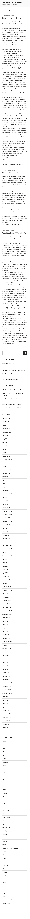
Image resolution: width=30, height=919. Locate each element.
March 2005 (6, 635)
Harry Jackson (12, 2)
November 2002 (7, 717)
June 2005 (5, 624)
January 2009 (6, 508)
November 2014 (7, 459)
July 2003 (5, 700)
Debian (4, 765)
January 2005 (6, 638)
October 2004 (6, 648)
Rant (3, 838)
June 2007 (5, 566)
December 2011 (7, 470)
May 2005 (5, 628)
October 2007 (6, 552)
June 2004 (5, 662)
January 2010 (6, 490)
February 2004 (6, 676)
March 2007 (6, 576)
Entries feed (6, 896)
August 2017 (6, 435)
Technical (5, 865)
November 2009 (7, 494)
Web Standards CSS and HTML (14, 233)
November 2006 (7, 590)
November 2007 (7, 549)
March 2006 (6, 597)
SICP (3, 855)
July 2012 (5, 463)
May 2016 (5, 439)
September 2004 (7, 652)
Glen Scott (5, 390)
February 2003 (6, 714)
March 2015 (5, 452)
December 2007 (7, 545)
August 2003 (6, 696)
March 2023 (5, 422)
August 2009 (6, 497)
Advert (4, 741)
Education (5, 769)
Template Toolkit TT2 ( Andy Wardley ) (14, 55)
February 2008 (6, 538)
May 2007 (5, 569)
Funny (4, 772)
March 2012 (5, 466)
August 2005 (6, 617)
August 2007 (6, 559)
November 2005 (7, 611)
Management (6, 814)
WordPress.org (6, 903)
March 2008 (6, 535)
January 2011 (6, 473)
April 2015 (5, 449)
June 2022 (5, 425)
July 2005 (5, 621)
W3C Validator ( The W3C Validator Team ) (16, 59)
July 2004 (5, 659)
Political (4, 834)
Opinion (4, 824)
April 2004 (5, 669)
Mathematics (6, 817)
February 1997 (6, 731)
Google (4, 779)
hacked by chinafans (8, 363)
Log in (4, 893)
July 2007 (5, 562)
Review (4, 841)
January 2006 (6, 604)
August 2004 (6, 655)
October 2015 (6, 442)
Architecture (6, 745)
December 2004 (7, 641)
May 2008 (5, 532)
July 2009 (5, 501)
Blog (3, 752)
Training (4, 872)
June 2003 (5, 703)
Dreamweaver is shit (10, 173)
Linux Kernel (5, 810)
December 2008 (7, 511)
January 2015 (6, 456)
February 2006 (6, 600)
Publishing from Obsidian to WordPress (13, 370)
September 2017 (7, 432)
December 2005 (7, 607)
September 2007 (7, 556)
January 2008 (6, 542)
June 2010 (5, 483)
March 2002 (6, 724)
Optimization (6, 827)
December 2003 (7, 683)
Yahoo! (4, 882)
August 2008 (6, 525)
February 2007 (6, 580)
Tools (4, 868)
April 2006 (5, 593)
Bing (3, 748)
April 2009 (5, 504)
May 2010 (5, 487)
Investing (5, 793)
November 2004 (7, 645)
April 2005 (5, 631)
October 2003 (6, 690)
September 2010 (7, 476)
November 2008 (7, 514)
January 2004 (6, 679)
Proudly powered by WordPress (11, 915)
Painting (4, 831)
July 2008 (5, 528)
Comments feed (7, 900)
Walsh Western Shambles (15, 404)
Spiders (4, 862)
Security (4, 851)
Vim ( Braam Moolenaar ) (10, 53)
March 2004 (6, 672)
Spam (4, 858)
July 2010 (5, 480)
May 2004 (5, 666)
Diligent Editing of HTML (11, 18)
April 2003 (5, 707)
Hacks (4, 783)
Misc (3, 820)
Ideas (4, 789)
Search (4, 844)
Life (3, 803)
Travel (4, 875)
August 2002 (6, 721)
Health (4, 786)
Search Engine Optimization (10, 848)
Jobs (3, 800)
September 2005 (7, 614)
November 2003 (7, 686)
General (4, 776)
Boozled (4, 758)
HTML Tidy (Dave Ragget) (11, 57)
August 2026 (6, 418)
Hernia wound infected (15, 408)
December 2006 (7, 587)
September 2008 (7, 521)
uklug (4, 879)
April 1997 (5, 727)
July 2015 (5, 446)
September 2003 (7, 693)
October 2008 (6, 518)
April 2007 (5, 573)
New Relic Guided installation (10, 379)
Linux (4, 807)
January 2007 (6, 583)
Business (5, 762)
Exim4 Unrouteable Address (18, 390)
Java (3, 796)
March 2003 (6, 710)
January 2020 (6, 428)
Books (4, 755)
